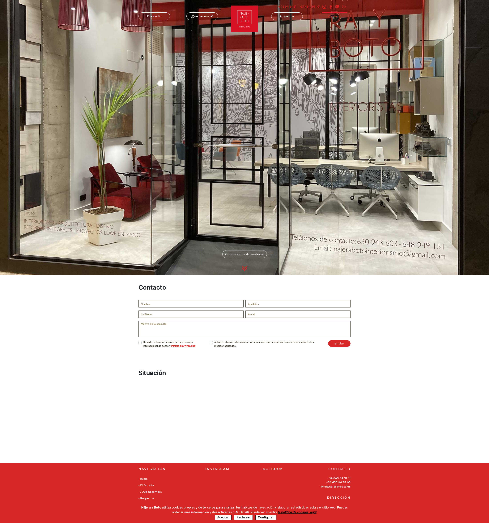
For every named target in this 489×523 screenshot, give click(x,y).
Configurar (266, 517)
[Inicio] (244, 19)
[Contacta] (337, 7)
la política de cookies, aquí (297, 512)
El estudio (154, 16)
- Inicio (143, 478)
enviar (339, 343)
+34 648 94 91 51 (339, 478)
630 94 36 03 (310, 6)
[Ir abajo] (244, 268)
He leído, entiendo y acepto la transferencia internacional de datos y (169, 344)
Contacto (335, 16)
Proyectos (287, 16)
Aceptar (223, 517)
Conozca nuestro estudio (244, 254)
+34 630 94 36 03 (338, 482)
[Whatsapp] (344, 7)
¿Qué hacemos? (204, 16)
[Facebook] (331, 7)
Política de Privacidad (183, 346)
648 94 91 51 (287, 6)
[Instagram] (324, 7)
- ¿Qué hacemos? (150, 491)
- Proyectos (146, 498)
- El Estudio (146, 485)
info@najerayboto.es (336, 486)
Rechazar (243, 517)
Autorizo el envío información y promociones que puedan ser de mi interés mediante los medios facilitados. (264, 344)
